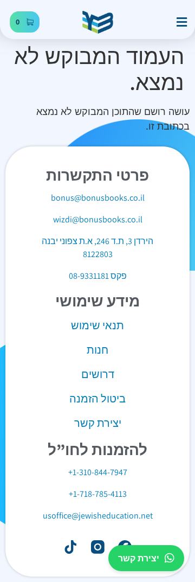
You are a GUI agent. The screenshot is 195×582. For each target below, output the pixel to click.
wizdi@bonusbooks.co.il (97, 219)
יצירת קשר (138, 558)
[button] (181, 22)
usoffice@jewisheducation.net (98, 515)
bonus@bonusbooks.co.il (98, 197)
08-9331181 (89, 276)
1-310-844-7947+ (97, 472)
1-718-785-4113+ (98, 494)
